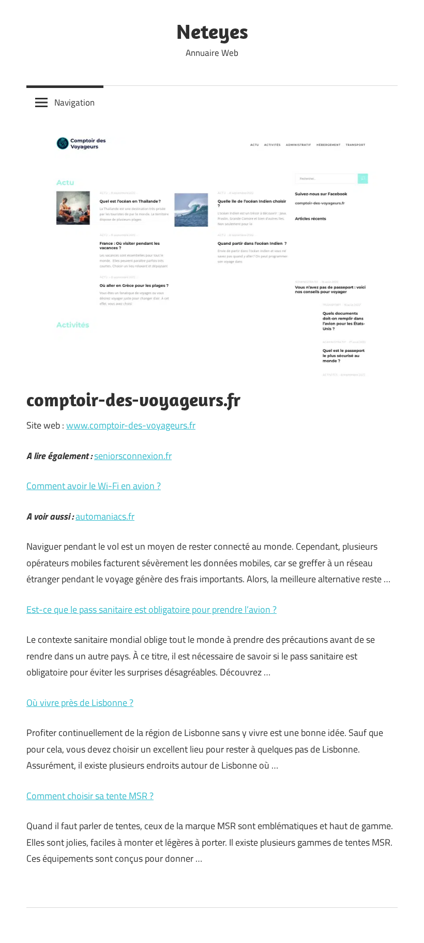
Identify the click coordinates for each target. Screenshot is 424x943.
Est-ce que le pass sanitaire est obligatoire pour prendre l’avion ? (151, 609)
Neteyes (212, 31)
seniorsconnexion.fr (133, 456)
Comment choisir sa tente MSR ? (90, 796)
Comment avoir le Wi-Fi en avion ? (93, 486)
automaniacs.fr (104, 516)
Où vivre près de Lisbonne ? (79, 703)
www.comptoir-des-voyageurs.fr (130, 425)
